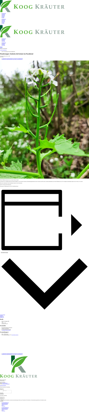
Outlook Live (2, 317)
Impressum (3, 410)
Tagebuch (3, 20)
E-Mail (1, 389)
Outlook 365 (2, 316)
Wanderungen (4, 13)
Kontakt (3, 17)
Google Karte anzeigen (14, 334)
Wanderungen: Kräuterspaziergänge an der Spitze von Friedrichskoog (12, 58)
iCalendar (1, 315)
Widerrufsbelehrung (5, 404)
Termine (3, 16)
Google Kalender (2, 314)
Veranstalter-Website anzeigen (6, 330)
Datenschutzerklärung (5, 403)
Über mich (3, 21)
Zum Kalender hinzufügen (4, 252)
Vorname (1, 397)
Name (1, 388)
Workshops (3, 14)
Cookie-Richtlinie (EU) (5, 402)
